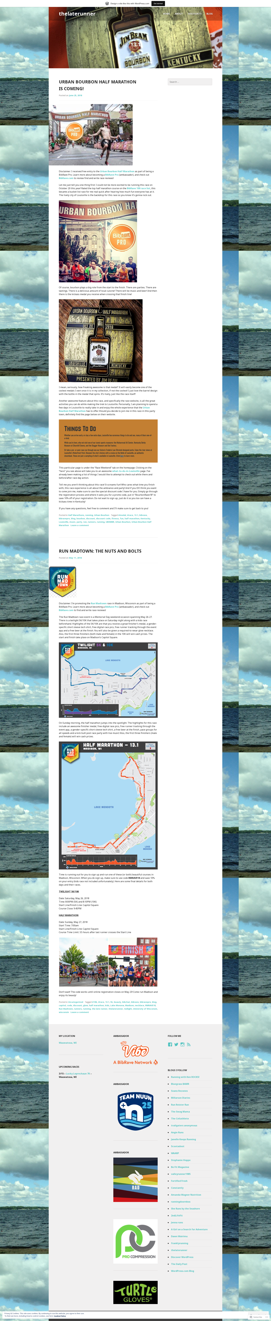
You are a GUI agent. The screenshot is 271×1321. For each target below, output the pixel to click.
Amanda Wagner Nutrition (186, 1194)
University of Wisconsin (145, 1008)
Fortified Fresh (179, 1180)
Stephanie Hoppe (181, 1160)
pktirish (182, 1047)
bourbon (81, 518)
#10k (94, 1002)
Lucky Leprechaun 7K (78, 1073)
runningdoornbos (180, 1201)
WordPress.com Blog (182, 1271)
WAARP (175, 1153)
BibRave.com (66, 178)
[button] (83, 962)
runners (92, 522)
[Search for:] (190, 81)
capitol (62, 1005)
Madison (129, 1005)
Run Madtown (99, 603)
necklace (139, 1005)
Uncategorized (75, 1002)
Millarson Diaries (180, 1097)
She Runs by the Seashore (185, 1208)
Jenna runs (177, 1222)
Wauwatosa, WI (68, 1042)
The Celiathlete (180, 1118)
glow (85, 1005)
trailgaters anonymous (184, 1125)
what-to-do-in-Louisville (126, 471)
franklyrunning (179, 1243)
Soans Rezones (179, 1090)
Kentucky (145, 518)
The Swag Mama (180, 1111)
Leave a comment (80, 525)
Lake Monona (117, 1005)
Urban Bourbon (101, 515)
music (72, 522)
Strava (188, 1047)
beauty (117, 1002)
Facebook (169, 1047)
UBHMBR (110, 522)
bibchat (126, 1002)
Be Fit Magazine (180, 1167)
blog (73, 518)
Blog (209, 13)
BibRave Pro (112, 174)
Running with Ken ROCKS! (185, 1077)
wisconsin (64, 1012)
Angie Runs (177, 1132)
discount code (103, 518)
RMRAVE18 (150, 1005)
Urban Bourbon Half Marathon (117, 171)
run (85, 522)
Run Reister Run (180, 1104)
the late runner (99, 1008)
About (179, 13)
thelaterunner (77, 13)
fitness (115, 518)
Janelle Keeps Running (183, 1139)
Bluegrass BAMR (180, 1083)
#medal (122, 515)
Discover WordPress (182, 1257)
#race (130, 515)
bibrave (143, 515)
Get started (158, 3)
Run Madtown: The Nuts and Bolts (100, 551)
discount (90, 518)
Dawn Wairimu (179, 1236)
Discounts (194, 13)
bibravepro (64, 518)
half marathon (132, 518)
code (69, 1005)
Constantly (177, 1187)
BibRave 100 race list (138, 188)
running (89, 515)
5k (111, 1002)
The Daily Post (179, 1264)
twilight (128, 1008)
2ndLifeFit (177, 1215)
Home (166, 13)
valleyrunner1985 (181, 1174)
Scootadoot (177, 1146)
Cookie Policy (60, 1316)
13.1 (136, 515)
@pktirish (176, 1047)
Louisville (63, 522)
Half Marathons (76, 515)
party (79, 522)
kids (107, 1005)
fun (122, 518)
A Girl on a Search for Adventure (189, 1229)
